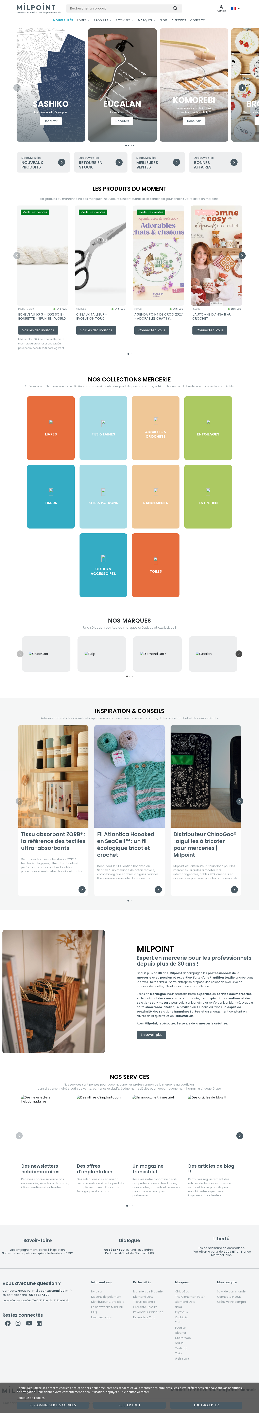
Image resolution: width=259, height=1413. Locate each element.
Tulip (178, 1353)
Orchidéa (181, 1317)
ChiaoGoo (182, 1291)
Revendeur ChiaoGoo (148, 1312)
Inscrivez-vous (101, 1317)
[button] (221, 8)
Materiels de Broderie (148, 1291)
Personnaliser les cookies (53, 1405)
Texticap (181, 1348)
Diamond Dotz (143, 1297)
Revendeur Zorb (144, 1317)
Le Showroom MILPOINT (107, 1307)
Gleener (180, 1333)
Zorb (178, 1322)
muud (179, 1343)
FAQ (94, 1312)
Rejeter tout (129, 1405)
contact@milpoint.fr (56, 1291)
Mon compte (227, 1282)
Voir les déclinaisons (38, 330)
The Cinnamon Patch (190, 1297)
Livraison (97, 1291)
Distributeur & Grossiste (107, 1302)
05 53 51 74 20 (39, 1295)
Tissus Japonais (144, 1302)
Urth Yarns (182, 1359)
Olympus (181, 1312)
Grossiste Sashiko (145, 1307)
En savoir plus (151, 1034)
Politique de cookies (31, 1398)
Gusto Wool (183, 1338)
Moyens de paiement (106, 1297)
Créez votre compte (231, 1302)
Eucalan (180, 1328)
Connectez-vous (229, 1297)
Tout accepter (206, 1405)
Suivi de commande (231, 1291)
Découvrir (50, 121)
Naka (178, 1307)
